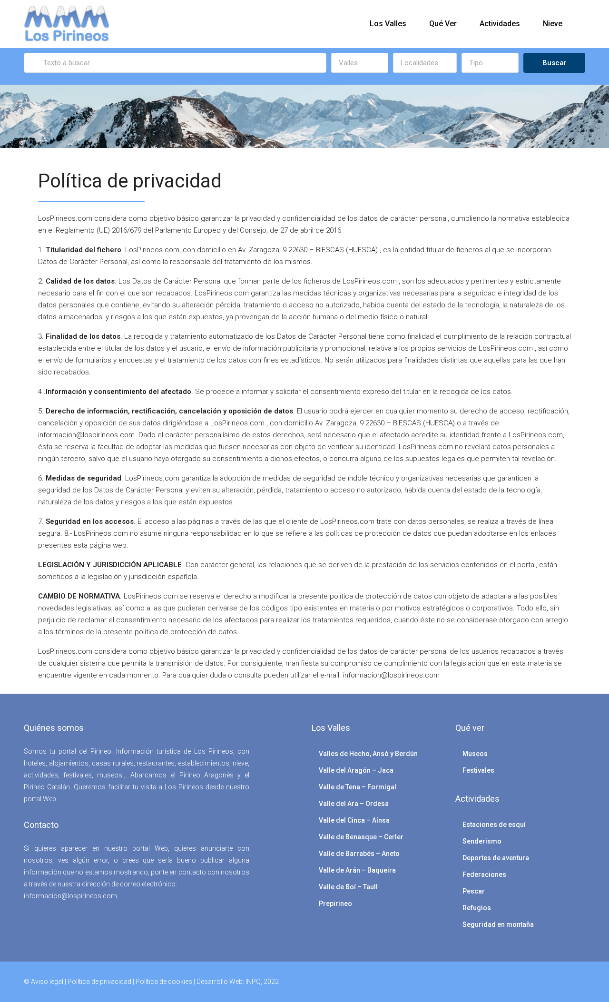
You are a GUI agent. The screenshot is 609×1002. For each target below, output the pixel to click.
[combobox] (359, 63)
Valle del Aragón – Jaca (356, 770)
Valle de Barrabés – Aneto (359, 853)
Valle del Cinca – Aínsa (354, 820)
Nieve (552, 23)
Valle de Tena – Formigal (357, 787)
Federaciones (484, 874)
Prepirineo (335, 903)
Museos (475, 753)
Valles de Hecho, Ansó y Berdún (368, 753)
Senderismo (481, 841)
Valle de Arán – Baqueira (357, 870)
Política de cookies (164, 981)
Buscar (554, 63)
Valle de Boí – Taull (348, 887)
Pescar (473, 891)
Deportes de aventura (495, 858)
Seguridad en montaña (498, 924)
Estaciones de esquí (494, 824)
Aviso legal (47, 981)
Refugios (476, 908)
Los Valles (388, 23)
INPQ (253, 981)
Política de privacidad (99, 981)
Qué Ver (443, 23)
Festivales (478, 770)
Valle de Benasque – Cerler (361, 837)
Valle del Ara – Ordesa (354, 803)
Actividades (500, 23)
